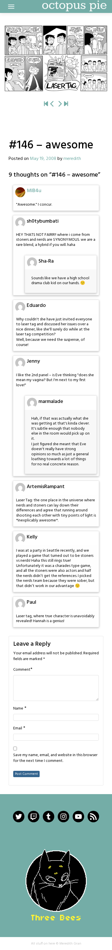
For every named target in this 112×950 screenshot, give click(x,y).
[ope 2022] (66, 104)
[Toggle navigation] (11, 6)
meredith (72, 159)
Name (18, 709)
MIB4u (34, 191)
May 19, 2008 (43, 159)
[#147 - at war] (56, 58)
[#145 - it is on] (52, 104)
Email (17, 728)
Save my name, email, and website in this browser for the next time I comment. (55, 758)
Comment (21, 670)
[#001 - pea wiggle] (46, 104)
